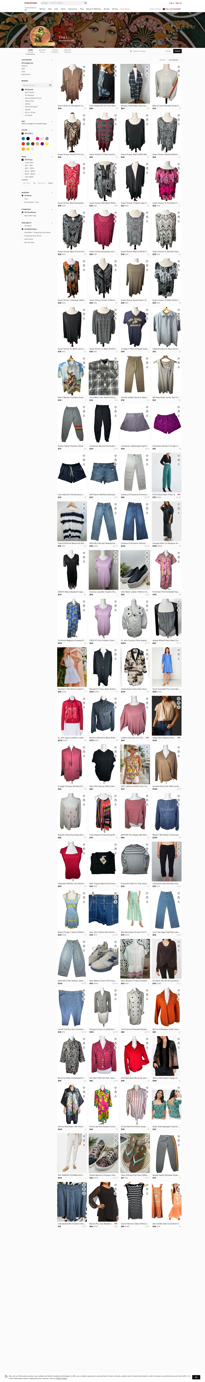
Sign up (179, 3)
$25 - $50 (29, 165)
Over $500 (29, 177)
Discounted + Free (31, 202)
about (168, 51)
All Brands (28, 89)
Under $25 (29, 162)
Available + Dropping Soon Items (37, 232)
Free (26, 199)
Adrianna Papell (30, 107)
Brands (106, 9)
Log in (171, 3)
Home (63, 9)
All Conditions (30, 212)
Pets (82, 9)
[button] (45, 3)
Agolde (27, 109)
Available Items (30, 229)
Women (42, 9)
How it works (155, 9)
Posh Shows (125, 9)
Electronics (72, 9)
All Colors (28, 133)
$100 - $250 (30, 171)
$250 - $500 (30, 174)
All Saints (28, 115)
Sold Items (28, 239)
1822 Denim (29, 92)
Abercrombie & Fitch (33, 98)
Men (50, 9)
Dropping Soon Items (32, 236)
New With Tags (30, 216)
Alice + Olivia (29, 112)
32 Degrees (29, 95)
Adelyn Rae (29, 101)
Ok (196, 1377)
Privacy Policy (61, 1378)
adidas (27, 104)
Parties (115, 9)
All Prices (29, 160)
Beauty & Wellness (93, 9)
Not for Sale (29, 242)
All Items (27, 195)
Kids (56, 9)
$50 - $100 (29, 168)
